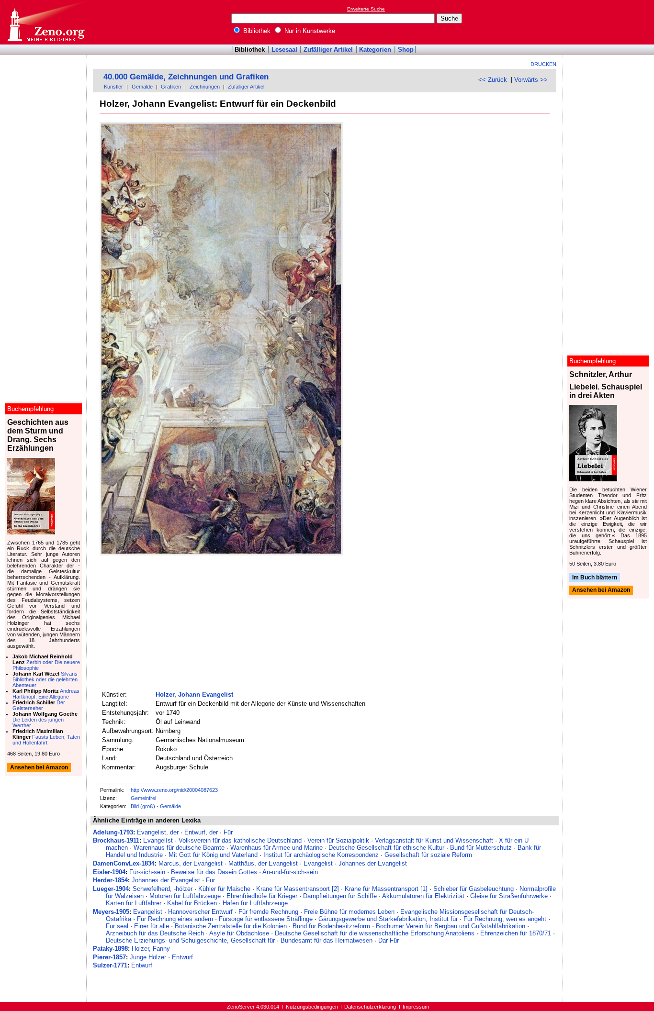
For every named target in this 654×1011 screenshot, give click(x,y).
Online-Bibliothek (45, 22)
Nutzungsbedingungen (312, 1007)
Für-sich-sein (147, 872)
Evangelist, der (158, 832)
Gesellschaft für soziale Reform (428, 854)
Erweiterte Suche (366, 8)
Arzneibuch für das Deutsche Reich (155, 933)
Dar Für (388, 940)
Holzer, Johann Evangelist (194, 694)
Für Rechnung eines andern (175, 918)
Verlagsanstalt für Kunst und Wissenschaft (434, 840)
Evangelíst (158, 840)
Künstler (113, 86)
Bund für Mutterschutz (481, 847)
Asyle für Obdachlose (239, 933)
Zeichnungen (205, 86)
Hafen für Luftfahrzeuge (255, 903)
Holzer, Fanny (151, 948)
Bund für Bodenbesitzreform (331, 926)
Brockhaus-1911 (116, 840)
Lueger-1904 (111, 888)
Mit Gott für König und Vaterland (213, 854)
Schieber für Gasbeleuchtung (473, 888)
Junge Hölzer (148, 957)
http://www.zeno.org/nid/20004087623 (174, 790)
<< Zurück (492, 79)
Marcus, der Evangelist (190, 863)
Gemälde (142, 86)
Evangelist (318, 863)
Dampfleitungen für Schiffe (340, 896)
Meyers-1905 (111, 911)
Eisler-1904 (109, 872)
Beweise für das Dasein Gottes (214, 872)
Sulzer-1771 (110, 965)
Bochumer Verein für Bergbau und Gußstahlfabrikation (450, 926)
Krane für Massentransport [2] (297, 888)
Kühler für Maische (224, 888)
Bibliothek (256, 30)
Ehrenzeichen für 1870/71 (515, 933)
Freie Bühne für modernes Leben (349, 911)
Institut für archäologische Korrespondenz (321, 854)
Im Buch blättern (594, 577)
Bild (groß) (143, 806)
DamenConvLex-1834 (124, 863)
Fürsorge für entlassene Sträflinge (266, 918)
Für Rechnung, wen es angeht (504, 918)
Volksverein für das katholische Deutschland (240, 840)
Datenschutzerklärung (370, 1007)
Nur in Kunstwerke (308, 30)
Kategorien (375, 49)
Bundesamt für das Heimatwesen (326, 940)
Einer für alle (151, 926)
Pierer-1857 (109, 957)
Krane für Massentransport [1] (386, 888)
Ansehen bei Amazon (601, 590)
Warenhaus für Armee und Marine (276, 847)
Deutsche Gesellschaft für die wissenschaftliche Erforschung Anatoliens (374, 933)
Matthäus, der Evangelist (263, 863)
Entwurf (182, 957)
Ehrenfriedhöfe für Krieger (261, 896)
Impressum (416, 1007)
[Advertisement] (610, 22)
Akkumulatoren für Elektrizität (423, 896)
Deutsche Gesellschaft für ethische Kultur (386, 847)
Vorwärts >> (531, 79)
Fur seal (117, 926)
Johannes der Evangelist (372, 863)
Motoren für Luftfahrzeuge (185, 896)
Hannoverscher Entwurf (200, 911)
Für (228, 832)
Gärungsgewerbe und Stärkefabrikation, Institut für (388, 918)
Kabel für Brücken (192, 903)
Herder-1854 (110, 880)
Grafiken (171, 86)
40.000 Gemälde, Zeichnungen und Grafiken (186, 76)
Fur (210, 880)
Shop (406, 49)
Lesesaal (284, 49)
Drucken (543, 64)
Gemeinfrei (143, 798)
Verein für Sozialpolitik (338, 840)
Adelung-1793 (113, 832)
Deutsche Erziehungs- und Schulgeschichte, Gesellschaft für (190, 940)
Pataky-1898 (110, 948)
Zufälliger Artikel (328, 49)
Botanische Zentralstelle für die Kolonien (231, 926)
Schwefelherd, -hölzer (162, 888)
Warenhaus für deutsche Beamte (179, 847)
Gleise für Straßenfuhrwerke (509, 896)
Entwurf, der (201, 832)
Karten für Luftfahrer (133, 903)
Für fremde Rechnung (268, 911)
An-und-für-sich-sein (290, 872)
